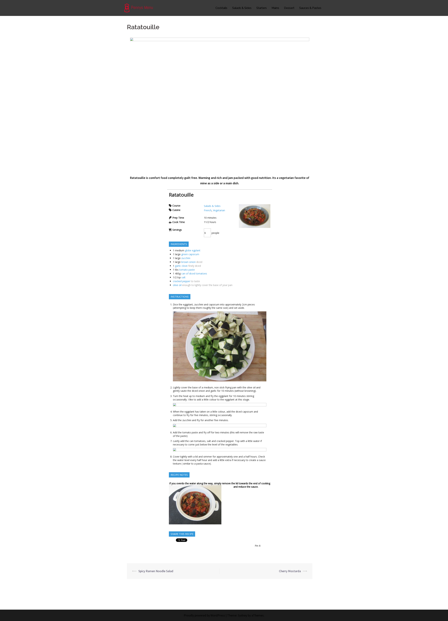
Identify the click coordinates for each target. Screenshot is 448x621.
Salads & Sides (241, 8)
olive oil (177, 285)
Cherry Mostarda (290, 571)
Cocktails (221, 8)
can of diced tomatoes (194, 273)
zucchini (185, 258)
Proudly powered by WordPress (204, 615)
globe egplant (192, 250)
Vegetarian (219, 210)
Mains (275, 8)
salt (183, 277)
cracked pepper (181, 281)
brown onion (188, 262)
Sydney (242, 615)
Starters (261, 8)
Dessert (289, 8)
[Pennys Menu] (140, 8)
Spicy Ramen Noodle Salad (155, 571)
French (208, 210)
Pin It (258, 545)
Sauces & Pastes (310, 8)
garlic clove (181, 265)
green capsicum (190, 254)
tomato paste (187, 269)
